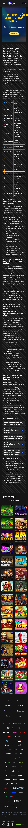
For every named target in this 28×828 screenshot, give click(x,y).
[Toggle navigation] (4, 3)
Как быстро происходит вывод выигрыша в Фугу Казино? (12, 444)
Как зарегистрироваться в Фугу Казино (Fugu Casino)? (13, 423)
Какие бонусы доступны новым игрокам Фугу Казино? (12, 430)
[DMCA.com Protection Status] (20, 825)
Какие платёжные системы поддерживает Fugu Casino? (13, 437)
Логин (24, 3)
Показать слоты (14, 500)
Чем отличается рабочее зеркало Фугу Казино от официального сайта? (12, 452)
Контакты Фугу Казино (14, 807)
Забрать (14, 33)
